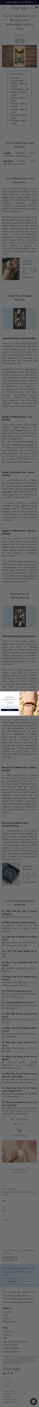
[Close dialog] (38, 692)
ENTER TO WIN (9, 709)
